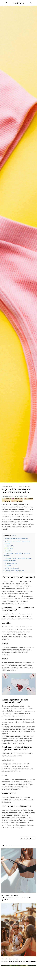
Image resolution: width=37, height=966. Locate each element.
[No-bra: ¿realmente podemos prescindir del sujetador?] (18, 870)
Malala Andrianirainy (23, 486)
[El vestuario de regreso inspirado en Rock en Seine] (18, 929)
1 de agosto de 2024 (7, 486)
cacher (14, 535)
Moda (2, 895)
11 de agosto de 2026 (12, 959)
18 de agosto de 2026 (12, 895)
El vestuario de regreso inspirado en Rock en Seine (18, 961)
